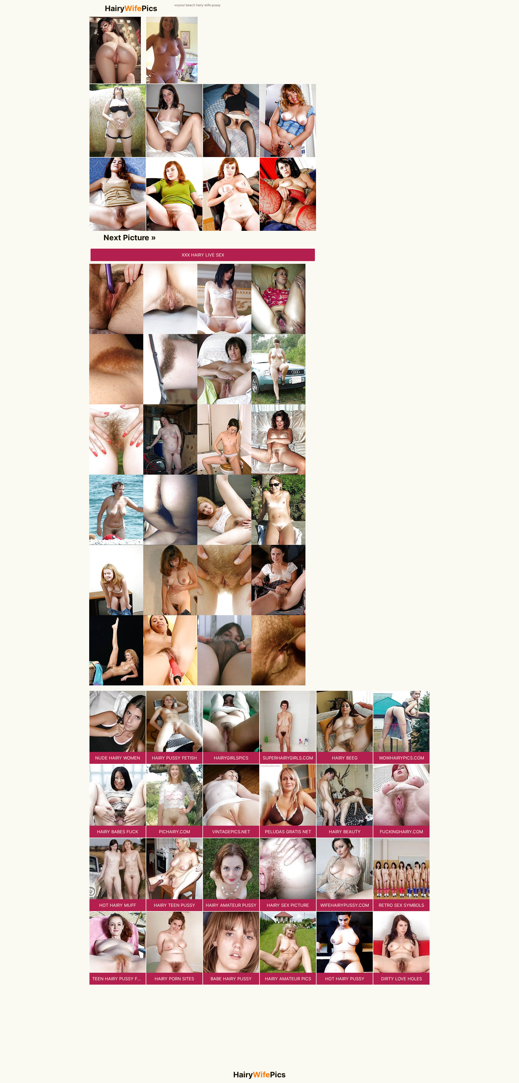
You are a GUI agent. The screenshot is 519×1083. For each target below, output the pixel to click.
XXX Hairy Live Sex (203, 255)
